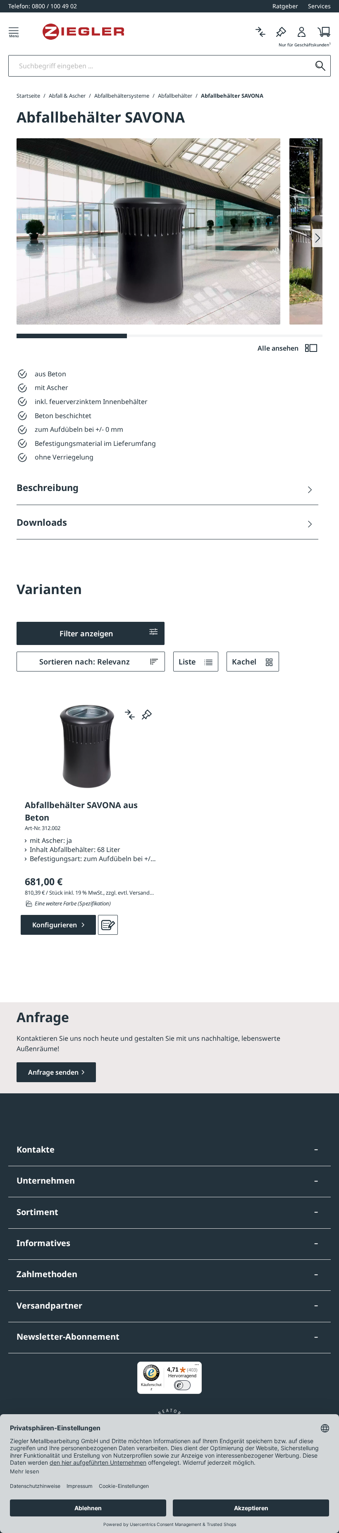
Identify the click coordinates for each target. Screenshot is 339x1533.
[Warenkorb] (321, 31)
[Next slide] (317, 238)
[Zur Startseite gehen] (83, 32)
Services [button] (319, 6)
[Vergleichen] (260, 31)
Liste (188, 662)
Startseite (28, 95)
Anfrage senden (53, 1072)
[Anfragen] (108, 925)
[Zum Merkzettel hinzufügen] (146, 714)
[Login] (301, 31)
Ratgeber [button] (285, 6)
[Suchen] (320, 65)
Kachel (245, 662)
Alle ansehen (279, 348)
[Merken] (281, 31)
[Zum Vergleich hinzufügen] (129, 714)
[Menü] (13, 31)
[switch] (182, 1385)
